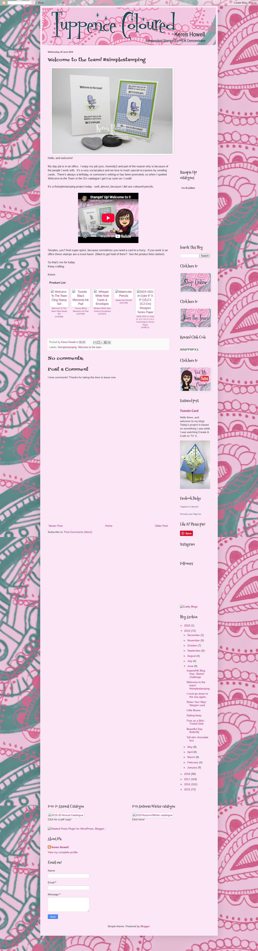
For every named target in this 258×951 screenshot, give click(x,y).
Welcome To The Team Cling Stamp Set (59, 311)
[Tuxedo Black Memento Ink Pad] (80, 303)
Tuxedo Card (189, 410)
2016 (187, 784)
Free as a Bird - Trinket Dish (196, 722)
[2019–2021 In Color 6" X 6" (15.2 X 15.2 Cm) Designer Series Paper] (145, 312)
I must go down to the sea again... (197, 695)
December (194, 635)
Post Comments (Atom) (78, 531)
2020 (187, 625)
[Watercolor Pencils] (123, 295)
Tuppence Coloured (189, 507)
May (190, 746)
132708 (80, 314)
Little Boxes (193, 710)
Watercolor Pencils (124, 300)
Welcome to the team (89, 347)
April (190, 751)
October (192, 645)
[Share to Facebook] (105, 342)
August (191, 655)
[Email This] (95, 342)
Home (108, 525)
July (190, 660)
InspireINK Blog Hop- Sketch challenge (196, 674)
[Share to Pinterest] (109, 342)
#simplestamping (67, 347)
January (192, 767)
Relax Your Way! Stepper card (196, 703)
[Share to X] (102, 342)
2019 (187, 630)
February (193, 762)
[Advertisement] (108, 492)
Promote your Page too (190, 514)
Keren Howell (60, 847)
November (194, 640)
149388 (59, 317)
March (191, 757)
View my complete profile (63, 852)
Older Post (161, 525)
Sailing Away (194, 715)
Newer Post (56, 525)
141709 (123, 303)
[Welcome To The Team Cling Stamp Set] (59, 303)
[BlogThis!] (98, 342)
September (194, 650)
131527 (102, 314)
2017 (187, 779)
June (190, 666)
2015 (187, 789)
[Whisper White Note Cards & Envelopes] (102, 303)
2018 (187, 773)
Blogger (145, 926)
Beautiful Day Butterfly (194, 730)
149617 (145, 327)
